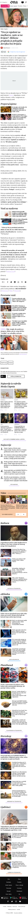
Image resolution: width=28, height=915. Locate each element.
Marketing (9, 906)
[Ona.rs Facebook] (7, 901)
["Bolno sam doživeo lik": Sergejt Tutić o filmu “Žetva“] (6, 562)
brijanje (11, 362)
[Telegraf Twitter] (12, 901)
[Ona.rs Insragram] (16, 901)
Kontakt (18, 909)
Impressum (14, 906)
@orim (11, 95)
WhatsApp (4, 291)
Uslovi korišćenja (23, 354)
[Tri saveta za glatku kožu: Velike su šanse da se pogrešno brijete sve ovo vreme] (6, 316)
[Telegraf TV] (20, 901)
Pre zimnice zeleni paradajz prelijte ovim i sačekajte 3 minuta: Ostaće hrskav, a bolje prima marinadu (14, 456)
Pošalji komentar (16, 376)
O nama (4, 906)
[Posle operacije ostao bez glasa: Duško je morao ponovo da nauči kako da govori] (6, 633)
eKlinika (5, 594)
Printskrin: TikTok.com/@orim (6, 26)
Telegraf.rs (4, 2)
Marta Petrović (6, 47)
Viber (11, 291)
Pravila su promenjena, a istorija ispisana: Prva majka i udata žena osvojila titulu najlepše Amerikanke (14, 478)
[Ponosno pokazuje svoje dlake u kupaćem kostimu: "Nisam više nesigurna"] (6, 301)
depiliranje (4, 362)
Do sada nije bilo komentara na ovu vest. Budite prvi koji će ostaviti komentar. (14, 372)
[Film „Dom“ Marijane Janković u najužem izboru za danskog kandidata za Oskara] (6, 581)
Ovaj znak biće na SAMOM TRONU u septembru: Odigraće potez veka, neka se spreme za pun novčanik (14, 472)
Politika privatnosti (12, 909)
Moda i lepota (4, 29)
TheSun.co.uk (10, 271)
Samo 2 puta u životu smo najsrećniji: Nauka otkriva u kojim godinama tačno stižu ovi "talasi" (13, 450)
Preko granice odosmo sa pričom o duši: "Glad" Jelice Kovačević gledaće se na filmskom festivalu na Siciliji (14, 464)
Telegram (17, 291)
